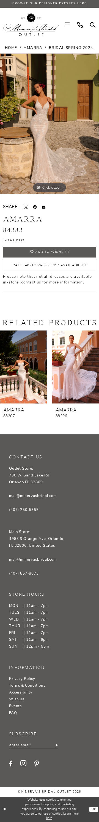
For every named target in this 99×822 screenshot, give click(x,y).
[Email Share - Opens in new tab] (43, 207)
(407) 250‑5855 (24, 510)
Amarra (33, 48)
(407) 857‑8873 (24, 573)
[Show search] (92, 25)
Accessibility (20, 692)
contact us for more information (52, 282)
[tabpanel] (49, 124)
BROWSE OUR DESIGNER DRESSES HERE (49, 3)
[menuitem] (67, 25)
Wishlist (17, 699)
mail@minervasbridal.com (33, 496)
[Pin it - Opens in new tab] (35, 207)
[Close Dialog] (4, 809)
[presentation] (23, 366)
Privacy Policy (22, 679)
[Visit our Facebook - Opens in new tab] (11, 763)
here (49, 818)
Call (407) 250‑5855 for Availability (50, 265)
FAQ (13, 713)
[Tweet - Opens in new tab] (26, 207)
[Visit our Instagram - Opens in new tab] (23, 763)
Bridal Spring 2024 (71, 48)
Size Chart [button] (14, 240)
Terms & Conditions (27, 686)
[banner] (31, 24)
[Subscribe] (56, 745)
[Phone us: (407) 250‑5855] (80, 25)
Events (15, 706)
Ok (94, 809)
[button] (67, 25)
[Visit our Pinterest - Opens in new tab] (36, 763)
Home (11, 48)
